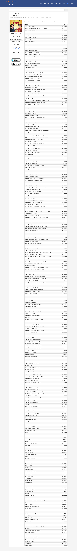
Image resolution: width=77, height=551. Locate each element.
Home (41, 3)
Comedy (18, 36)
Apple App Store (48, 17)
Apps (56, 3)
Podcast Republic (12, 2)
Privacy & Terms (62, 3)
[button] (68, 3)
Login (72, 3)
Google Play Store (39, 17)
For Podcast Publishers (48, 3)
